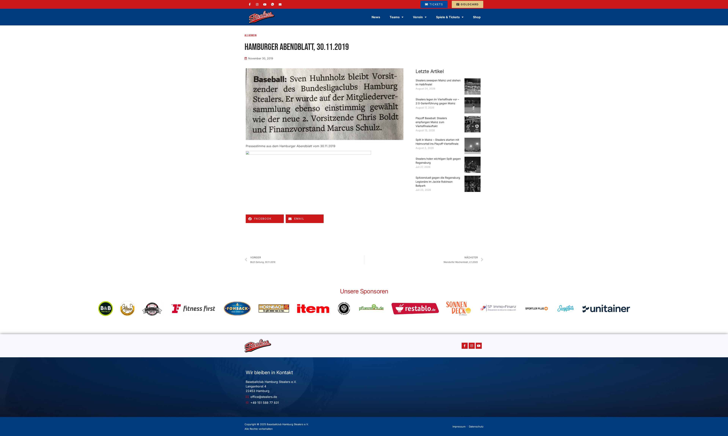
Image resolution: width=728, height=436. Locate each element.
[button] (265, 218)
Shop (477, 17)
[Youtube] (479, 346)
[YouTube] (264, 4)
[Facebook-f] (465, 346)
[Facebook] (249, 4)
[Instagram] (257, 4)
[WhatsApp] (272, 4)
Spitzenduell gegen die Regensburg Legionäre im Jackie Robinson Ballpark (438, 181)
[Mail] (280, 4)
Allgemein (251, 35)
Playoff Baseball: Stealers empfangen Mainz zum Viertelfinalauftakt (431, 122)
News (376, 17)
